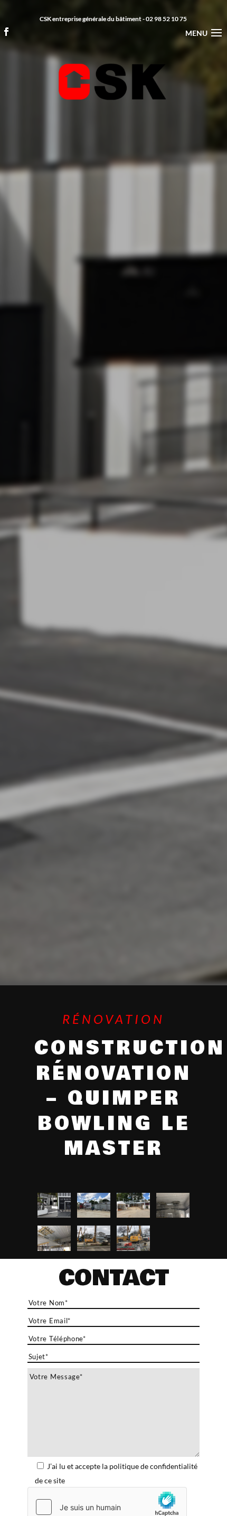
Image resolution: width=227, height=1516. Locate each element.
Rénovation (113, 1019)
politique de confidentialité (153, 1466)
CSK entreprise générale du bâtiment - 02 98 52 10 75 (113, 19)
